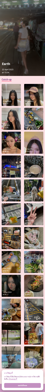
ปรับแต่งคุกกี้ (12, 379)
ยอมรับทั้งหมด (22, 385)
